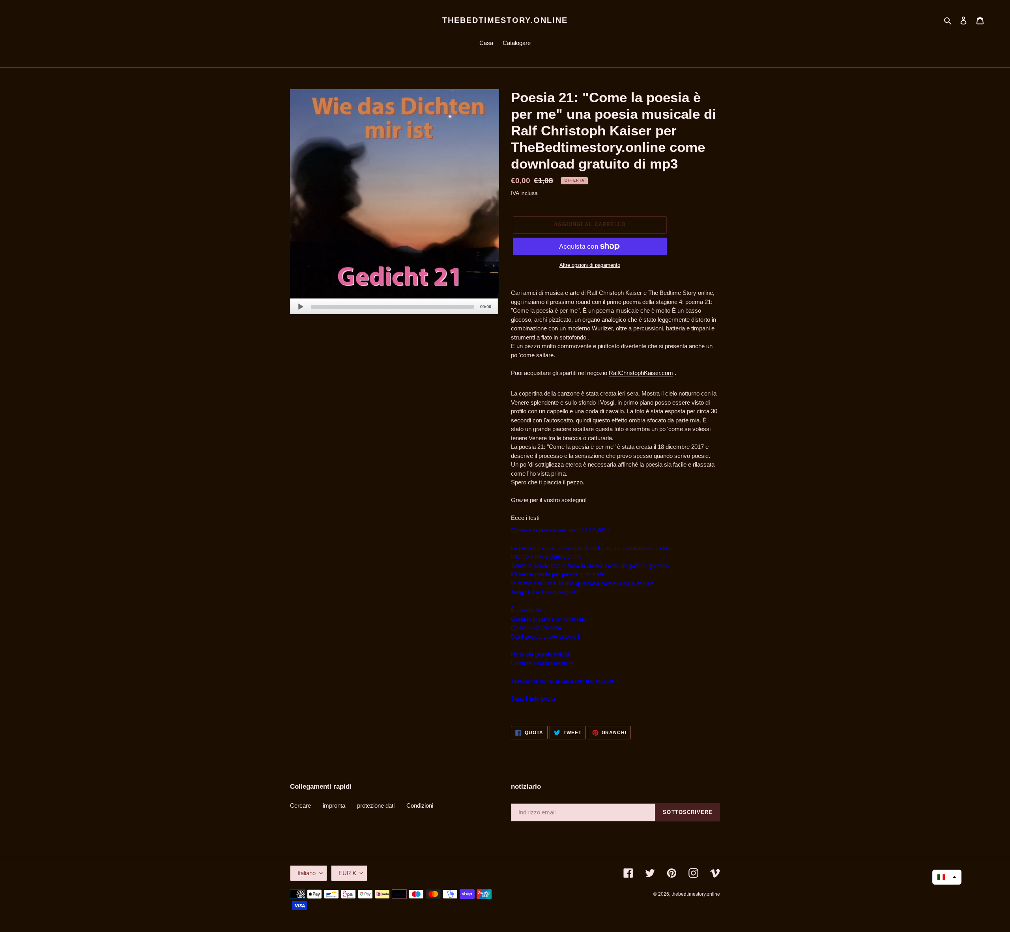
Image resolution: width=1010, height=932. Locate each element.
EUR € (347, 873)
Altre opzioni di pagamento (589, 265)
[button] (947, 877)
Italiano (306, 873)
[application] (394, 306)
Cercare (300, 805)
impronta (334, 805)
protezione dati (376, 805)
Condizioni (419, 805)
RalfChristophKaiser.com (641, 372)
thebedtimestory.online (505, 20)
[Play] (301, 307)
